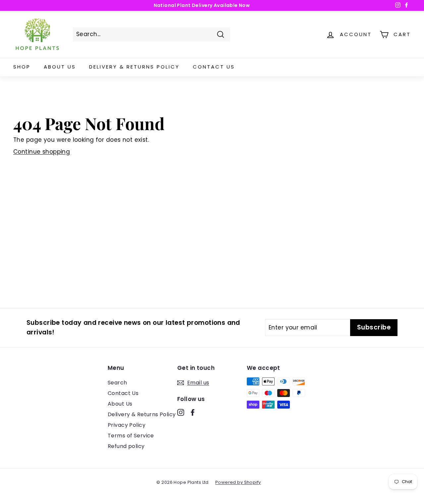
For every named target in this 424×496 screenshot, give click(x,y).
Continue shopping (41, 152)
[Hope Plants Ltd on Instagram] (180, 412)
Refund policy (126, 446)
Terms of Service (131, 435)
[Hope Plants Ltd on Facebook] (192, 412)
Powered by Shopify (238, 482)
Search (117, 382)
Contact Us (214, 66)
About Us (60, 66)
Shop (21, 66)
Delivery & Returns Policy (134, 66)
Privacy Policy (126, 425)
